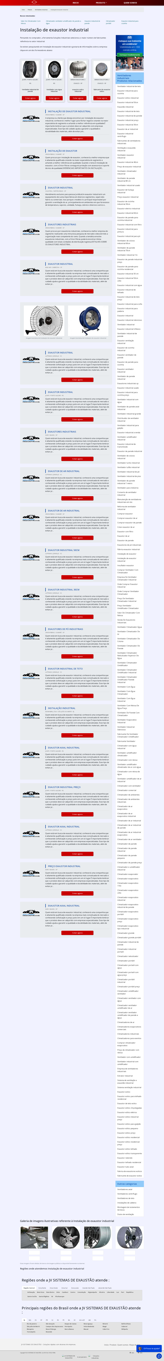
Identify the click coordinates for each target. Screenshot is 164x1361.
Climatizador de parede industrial (127, 849)
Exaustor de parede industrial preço (129, 260)
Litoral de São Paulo (105, 1288)
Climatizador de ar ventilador (129, 839)
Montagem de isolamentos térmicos (128, 1208)
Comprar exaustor (125, 513)
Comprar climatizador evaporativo (126, 1044)
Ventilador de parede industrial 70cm (126, 249)
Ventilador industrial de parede (127, 334)
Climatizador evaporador (127, 874)
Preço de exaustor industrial (129, 166)
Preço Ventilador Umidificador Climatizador (128, 607)
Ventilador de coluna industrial (126, 457)
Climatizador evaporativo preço (127, 920)
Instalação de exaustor (126, 554)
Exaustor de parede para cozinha (127, 363)
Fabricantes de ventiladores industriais (128, 142)
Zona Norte (42, 1288)
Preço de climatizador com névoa (128, 1051)
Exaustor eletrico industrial (128, 208)
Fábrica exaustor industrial (128, 549)
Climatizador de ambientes (128, 795)
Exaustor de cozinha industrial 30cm (125, 202)
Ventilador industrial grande (129, 414)
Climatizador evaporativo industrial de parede (127, 905)
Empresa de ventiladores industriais (127, 1070)
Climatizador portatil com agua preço (127, 973)
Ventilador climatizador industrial (127, 172)
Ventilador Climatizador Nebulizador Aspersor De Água (128, 655)
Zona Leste (75, 1288)
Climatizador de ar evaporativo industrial (126, 814)
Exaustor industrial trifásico (128, 329)
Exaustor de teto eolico (127, 1103)
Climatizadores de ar (125, 1022)
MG (30, 1320)
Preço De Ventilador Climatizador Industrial (126, 599)
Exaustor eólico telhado (127, 1149)
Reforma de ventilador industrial (126, 507)
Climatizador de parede (127, 844)
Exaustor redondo (124, 1158)
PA (95, 1320)
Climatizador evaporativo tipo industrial (127, 927)
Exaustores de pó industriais (129, 545)
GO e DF (82, 1320)
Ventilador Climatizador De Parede (128, 647)
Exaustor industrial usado (128, 388)
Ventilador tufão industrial (128, 467)
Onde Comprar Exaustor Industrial (127, 585)
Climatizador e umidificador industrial (128, 868)
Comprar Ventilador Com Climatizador (127, 571)
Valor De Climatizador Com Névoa (30, 22)
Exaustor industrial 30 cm (127, 273)
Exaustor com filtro (125, 531)
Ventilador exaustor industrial (125, 156)
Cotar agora (30, 98)
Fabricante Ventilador (126, 741)
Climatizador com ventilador (129, 786)
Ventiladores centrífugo (127, 1194)
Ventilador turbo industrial (128, 463)
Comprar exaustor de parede (129, 522)
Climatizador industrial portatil (126, 950)
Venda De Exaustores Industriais (126, 621)
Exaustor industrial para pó (128, 236)
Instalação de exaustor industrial (126, 559)
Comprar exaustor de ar (127, 518)
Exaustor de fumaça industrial (125, 191)
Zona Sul (64, 1288)
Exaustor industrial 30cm (127, 124)
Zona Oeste (54, 1288)
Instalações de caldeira (126, 1203)
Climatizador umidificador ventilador (128, 992)
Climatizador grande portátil (129, 937)
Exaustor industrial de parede (92, 22)
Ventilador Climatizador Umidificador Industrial (127, 671)
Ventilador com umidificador (129, 1057)
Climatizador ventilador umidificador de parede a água (63, 22)
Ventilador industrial (125, 324)
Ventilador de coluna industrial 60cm (126, 242)
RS (58, 1320)
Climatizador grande (125, 933)
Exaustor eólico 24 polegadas (129, 1108)
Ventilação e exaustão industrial (126, 149)
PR (47, 1320)
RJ (24, 1320)
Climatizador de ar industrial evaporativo (129, 833)
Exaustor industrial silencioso (129, 320)
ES (36, 1320)
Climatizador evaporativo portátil (127, 913)
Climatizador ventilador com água (129, 999)
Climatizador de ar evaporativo (125, 807)
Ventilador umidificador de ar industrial (129, 780)
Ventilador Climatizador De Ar (128, 632)
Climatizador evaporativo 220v (127, 891)
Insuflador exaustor (125, 565)
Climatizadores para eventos (129, 1038)
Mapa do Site (134, 1345)
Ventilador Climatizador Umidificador (127, 664)
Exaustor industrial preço (127, 120)
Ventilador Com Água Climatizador (126, 692)
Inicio (76, 2)
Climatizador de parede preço (129, 862)
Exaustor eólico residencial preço (128, 1143)
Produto (100, 2)
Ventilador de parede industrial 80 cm (126, 179)
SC (52, 1320)
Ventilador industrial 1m (127, 255)
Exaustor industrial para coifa (129, 304)
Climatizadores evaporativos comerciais (129, 1028)
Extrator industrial (125, 1076)
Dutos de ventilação (125, 1214)
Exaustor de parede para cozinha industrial (127, 218)
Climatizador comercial (126, 790)
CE (74, 1320)
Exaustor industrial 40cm (127, 162)
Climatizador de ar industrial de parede (129, 826)
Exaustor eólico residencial (128, 1137)
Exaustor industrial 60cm (127, 213)
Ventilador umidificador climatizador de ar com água (129, 765)
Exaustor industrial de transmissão (126, 445)
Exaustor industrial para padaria (127, 309)
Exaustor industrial (125, 315)
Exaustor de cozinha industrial (125, 349)
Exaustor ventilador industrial (125, 370)
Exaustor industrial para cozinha (129, 22)
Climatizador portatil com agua (127, 966)
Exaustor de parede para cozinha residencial (127, 267)
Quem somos (130, 2)
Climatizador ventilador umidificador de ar (127, 1006)
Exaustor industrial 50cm (127, 102)
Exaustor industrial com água (129, 285)
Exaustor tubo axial (125, 1167)
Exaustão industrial (125, 107)
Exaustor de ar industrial (127, 129)
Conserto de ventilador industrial (127, 493)
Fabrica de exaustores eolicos (129, 1171)
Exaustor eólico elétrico (127, 1112)
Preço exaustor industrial (127, 197)
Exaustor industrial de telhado (126, 291)
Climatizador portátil (110, 22)
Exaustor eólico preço (126, 1133)
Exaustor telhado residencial (129, 1162)
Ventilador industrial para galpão (128, 426)
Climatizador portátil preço (128, 986)
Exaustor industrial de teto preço (128, 298)
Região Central (29, 1288)
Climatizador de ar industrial (129, 820)
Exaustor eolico (123, 1092)
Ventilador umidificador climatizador (127, 754)
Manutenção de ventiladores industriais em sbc (129, 500)
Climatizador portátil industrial (126, 980)
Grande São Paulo (88, 1288)
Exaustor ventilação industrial (125, 342)
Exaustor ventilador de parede (126, 356)
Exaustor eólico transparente (129, 1153)
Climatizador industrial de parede (128, 943)
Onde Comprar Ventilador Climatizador (128, 592)
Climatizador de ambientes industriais (128, 800)
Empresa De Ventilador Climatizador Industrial (127, 578)
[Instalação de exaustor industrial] (30, 69)
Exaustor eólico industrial (128, 98)
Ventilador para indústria (127, 488)
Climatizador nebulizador (127, 956)
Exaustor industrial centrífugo (125, 135)
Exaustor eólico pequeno (127, 1128)
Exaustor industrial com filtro (129, 224)
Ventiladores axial (124, 1189)
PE (63, 1320)
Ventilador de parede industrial (126, 377)
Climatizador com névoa (127, 760)
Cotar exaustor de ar (126, 527)
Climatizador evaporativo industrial (127, 898)
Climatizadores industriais (128, 1034)
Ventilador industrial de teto (129, 86)
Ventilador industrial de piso (129, 476)
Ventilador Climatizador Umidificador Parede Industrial (127, 680)
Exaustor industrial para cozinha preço (127, 393)
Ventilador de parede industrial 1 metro (126, 482)
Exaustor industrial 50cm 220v (127, 279)
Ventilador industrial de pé (128, 472)
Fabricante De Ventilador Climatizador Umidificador (128, 735)
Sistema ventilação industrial (129, 1087)
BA (69, 1320)
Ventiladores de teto (125, 1198)
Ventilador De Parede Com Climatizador (128, 714)
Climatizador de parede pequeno (127, 856)
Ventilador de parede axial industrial (128, 408)
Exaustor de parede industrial (129, 451)
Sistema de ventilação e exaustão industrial (127, 1081)
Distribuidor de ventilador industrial (128, 419)
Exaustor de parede (125, 540)
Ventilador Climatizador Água (129, 627)
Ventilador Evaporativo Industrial (127, 721)
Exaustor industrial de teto (128, 111)
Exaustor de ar (123, 536)
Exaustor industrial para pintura (127, 230)
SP (41, 1320)
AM (89, 1320)
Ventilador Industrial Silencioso (126, 728)
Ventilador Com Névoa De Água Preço (128, 706)
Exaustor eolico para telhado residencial (129, 1097)
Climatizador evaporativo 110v (127, 884)
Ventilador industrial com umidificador (127, 1062)
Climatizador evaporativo (127, 878)
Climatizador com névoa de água (128, 772)
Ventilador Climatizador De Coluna (128, 640)
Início (106, 1345)
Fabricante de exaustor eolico (129, 1176)
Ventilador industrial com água (127, 400)
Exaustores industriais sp (127, 383)
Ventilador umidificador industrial (127, 438)
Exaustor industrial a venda (128, 432)
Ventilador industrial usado (128, 185)
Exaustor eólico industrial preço (128, 1118)
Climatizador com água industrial (126, 747)
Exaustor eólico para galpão (129, 1124)
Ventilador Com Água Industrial (126, 699)
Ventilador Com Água (126, 687)
